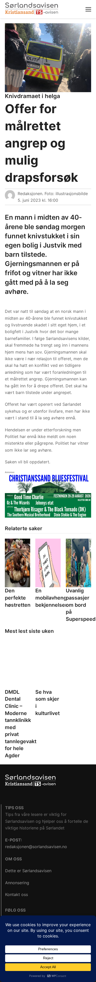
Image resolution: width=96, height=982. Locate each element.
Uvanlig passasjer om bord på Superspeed (80, 605)
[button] (88, 9)
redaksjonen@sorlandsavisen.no (36, 846)
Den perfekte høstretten (17, 598)
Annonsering (17, 882)
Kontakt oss (16, 894)
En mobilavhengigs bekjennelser (54, 598)
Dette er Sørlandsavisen (28, 870)
